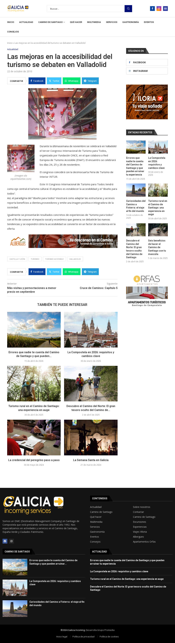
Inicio (10, 22)
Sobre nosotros (141, 507)
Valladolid (75, 259)
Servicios (111, 22)
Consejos (13, 31)
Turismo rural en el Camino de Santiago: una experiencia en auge (157, 208)
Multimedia (94, 22)
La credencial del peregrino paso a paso (34, 460)
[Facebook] (152, 8)
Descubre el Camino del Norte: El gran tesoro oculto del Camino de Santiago (134, 249)
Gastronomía (130, 22)
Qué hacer (76, 22)
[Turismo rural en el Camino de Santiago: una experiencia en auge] (34, 384)
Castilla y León (17, 259)
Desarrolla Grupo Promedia (100, 630)
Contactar (138, 512)
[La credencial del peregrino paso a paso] (34, 437)
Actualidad (26, 22)
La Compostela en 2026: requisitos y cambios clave (156, 163)
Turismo (35, 259)
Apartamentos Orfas (144, 541)
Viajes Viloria (140, 532)
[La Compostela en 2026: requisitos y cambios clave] (91, 330)
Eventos (149, 22)
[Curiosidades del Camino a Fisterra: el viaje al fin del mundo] (136, 190)
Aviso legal (61, 636)
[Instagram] (159, 8)
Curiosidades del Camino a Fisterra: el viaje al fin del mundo (136, 206)
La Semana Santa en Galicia (91, 460)
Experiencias (140, 527)
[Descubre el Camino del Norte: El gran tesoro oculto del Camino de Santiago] (91, 384)
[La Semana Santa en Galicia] (91, 437)
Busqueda (128, 8)
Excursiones (139, 522)
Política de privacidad (83, 636)
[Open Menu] (165, 8)
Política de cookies (109, 636)
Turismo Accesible (54, 259)
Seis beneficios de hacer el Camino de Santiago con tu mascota (157, 247)
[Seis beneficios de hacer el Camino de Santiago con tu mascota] (158, 229)
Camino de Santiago (50, 22)
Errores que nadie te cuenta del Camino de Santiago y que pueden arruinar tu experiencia (135, 166)
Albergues (138, 537)
